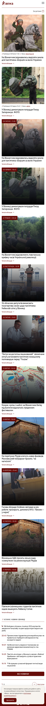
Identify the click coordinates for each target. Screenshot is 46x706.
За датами (37, 11)
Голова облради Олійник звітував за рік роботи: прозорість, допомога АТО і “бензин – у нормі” (23, 510)
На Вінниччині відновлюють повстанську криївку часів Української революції (21, 256)
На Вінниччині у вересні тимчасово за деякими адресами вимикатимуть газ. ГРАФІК (23, 647)
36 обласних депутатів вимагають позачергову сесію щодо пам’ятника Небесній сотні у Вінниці (19, 306)
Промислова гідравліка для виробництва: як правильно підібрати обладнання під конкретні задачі (25, 637)
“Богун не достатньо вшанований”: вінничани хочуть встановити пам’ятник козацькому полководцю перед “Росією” (23, 357)
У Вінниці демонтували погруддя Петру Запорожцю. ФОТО (20, 111)
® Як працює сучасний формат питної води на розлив (25, 664)
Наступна (40, 684)
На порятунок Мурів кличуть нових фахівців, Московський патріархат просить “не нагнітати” (23, 459)
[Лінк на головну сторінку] (8, 3)
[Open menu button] (43, 3)
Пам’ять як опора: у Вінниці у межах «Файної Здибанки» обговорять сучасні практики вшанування (25, 656)
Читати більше (7, 63)
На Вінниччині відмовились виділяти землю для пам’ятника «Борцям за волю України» (22, 58)
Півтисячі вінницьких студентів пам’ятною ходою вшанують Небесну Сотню (22, 607)
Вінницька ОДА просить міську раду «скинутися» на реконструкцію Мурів (19, 559)
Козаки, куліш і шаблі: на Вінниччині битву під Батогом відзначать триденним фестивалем (22, 408)
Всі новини (23, 674)
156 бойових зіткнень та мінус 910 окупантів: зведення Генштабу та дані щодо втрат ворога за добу (22, 628)
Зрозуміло (10, 700)
